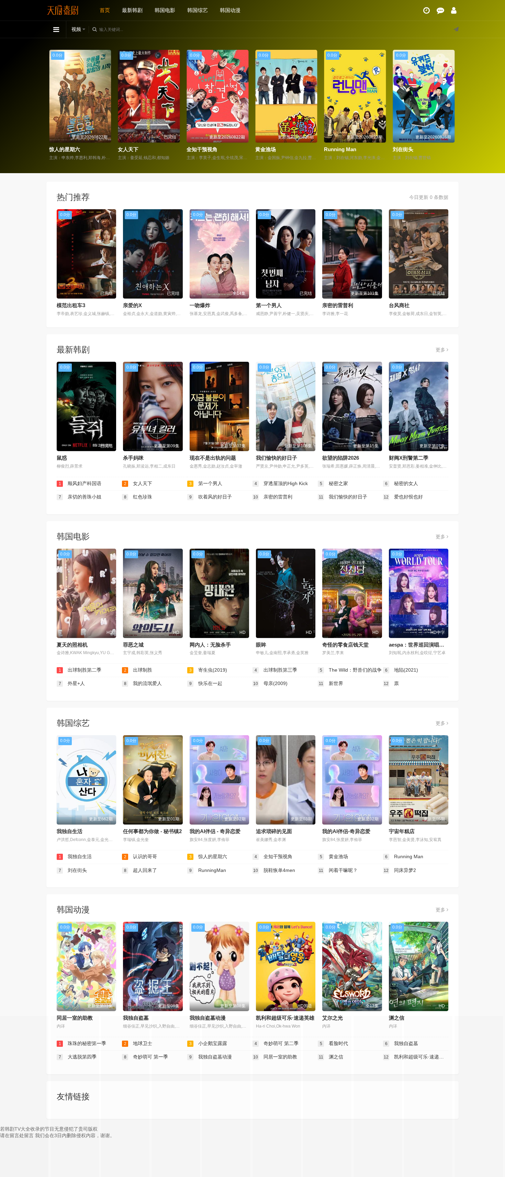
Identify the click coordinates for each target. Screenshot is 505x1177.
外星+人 (72, 683)
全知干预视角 (202, 149)
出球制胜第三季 (276, 670)
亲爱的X (132, 305)
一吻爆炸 (200, 305)
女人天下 (129, 149)
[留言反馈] (440, 10)
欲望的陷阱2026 (340, 458)
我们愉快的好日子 (276, 458)
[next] (451, 105)
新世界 (331, 683)
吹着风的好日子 (210, 497)
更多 (441, 349)
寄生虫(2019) (208, 670)
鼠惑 (62, 458)
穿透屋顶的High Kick (281, 483)
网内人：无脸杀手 (210, 645)
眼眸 (261, 645)
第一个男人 (269, 305)
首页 (105, 10)
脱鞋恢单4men (274, 870)
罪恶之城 (133, 645)
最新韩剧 (132, 10)
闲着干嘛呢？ (338, 870)
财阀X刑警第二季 (408, 458)
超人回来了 (140, 870)
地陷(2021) (401, 670)
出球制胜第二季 (80, 670)
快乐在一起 (206, 683)
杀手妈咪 (133, 458)
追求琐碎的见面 (274, 831)
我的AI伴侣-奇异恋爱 (346, 831)
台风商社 (399, 305)
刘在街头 (403, 149)
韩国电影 (165, 10)
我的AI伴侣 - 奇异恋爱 (215, 831)
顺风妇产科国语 (80, 483)
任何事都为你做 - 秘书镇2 (152, 831)
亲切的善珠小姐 (80, 497)
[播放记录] (426, 10)
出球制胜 (138, 670)
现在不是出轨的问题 (213, 458)
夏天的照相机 (72, 645)
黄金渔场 (266, 149)
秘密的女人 (401, 483)
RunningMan (207, 870)
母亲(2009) (270, 683)
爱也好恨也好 (403, 497)
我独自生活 (69, 831)
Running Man (341, 149)
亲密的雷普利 (337, 305)
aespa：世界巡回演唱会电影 (421, 645)
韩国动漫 (230, 10)
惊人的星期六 (65, 149)
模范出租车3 (71, 305)
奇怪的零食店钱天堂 (345, 645)
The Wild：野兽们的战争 (351, 670)
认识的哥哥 (140, 856)
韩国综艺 (197, 10)
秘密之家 (334, 483)
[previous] (54, 105)
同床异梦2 (400, 870)
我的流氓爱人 (143, 683)
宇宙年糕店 (402, 831)
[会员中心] (454, 10)
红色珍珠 (138, 497)
